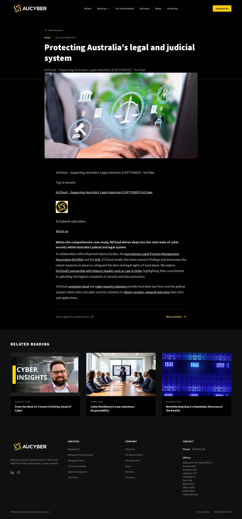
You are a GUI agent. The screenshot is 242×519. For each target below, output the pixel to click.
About (87, 8)
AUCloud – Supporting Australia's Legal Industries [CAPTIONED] (98, 192)
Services (102, 8)
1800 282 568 (198, 449)
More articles (174, 316)
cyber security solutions (110, 286)
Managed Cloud (76, 460)
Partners (145, 8)
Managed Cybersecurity (80, 454)
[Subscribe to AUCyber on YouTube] (18, 472)
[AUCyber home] (30, 8)
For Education (132, 460)
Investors (172, 8)
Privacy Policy (203, 512)
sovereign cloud (78, 286)
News (158, 8)
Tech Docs (73, 477)
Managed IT (74, 449)
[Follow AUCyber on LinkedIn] (12, 472)
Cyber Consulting (77, 466)
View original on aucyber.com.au (72, 316)
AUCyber (147, 192)
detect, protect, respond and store (147, 292)
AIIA (97, 259)
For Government (125, 8)
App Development (77, 471)
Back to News (56, 30)
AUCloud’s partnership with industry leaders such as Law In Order (99, 271)
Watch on (62, 231)
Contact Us (222, 8)
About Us (130, 449)
